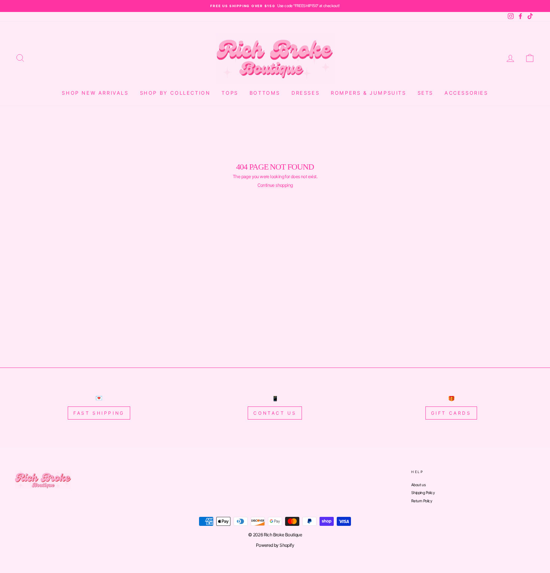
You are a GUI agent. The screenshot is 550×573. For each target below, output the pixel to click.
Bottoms (265, 93)
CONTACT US (274, 413)
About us (418, 484)
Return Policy (421, 501)
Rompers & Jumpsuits (368, 93)
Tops (229, 93)
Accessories (466, 93)
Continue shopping (275, 185)
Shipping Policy (423, 492)
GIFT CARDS (451, 413)
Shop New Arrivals (95, 93)
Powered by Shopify (275, 545)
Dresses (305, 93)
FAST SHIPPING (99, 413)
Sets (425, 93)
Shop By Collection (175, 93)
